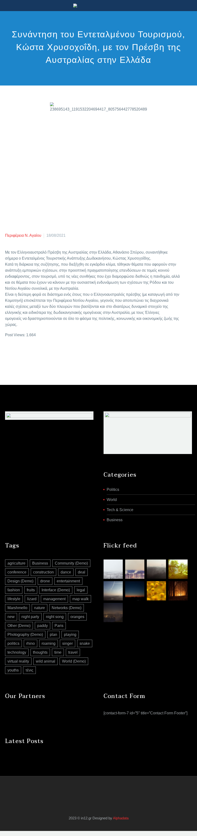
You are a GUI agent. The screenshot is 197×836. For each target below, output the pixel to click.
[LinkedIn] (37, 354)
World (112, 500)
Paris (59, 626)
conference (16, 572)
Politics (113, 489)
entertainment (68, 581)
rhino (30, 643)
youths (13, 670)
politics (13, 643)
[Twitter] (15, 354)
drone (45, 581)
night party (30, 617)
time (58, 652)
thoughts (40, 652)
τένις (29, 670)
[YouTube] (102, 789)
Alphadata (121, 818)
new (11, 617)
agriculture (16, 563)
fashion (13, 590)
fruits (31, 590)
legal (81, 590)
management (54, 599)
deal (81, 572)
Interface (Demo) (56, 590)
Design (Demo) (20, 581)
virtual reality (18, 661)
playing (70, 634)
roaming (48, 643)
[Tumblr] (30, 354)
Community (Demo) (71, 563)
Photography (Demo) (25, 634)
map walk (80, 599)
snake (85, 643)
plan (53, 634)
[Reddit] (44, 354)
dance (66, 572)
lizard (32, 599)
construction (43, 572)
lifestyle (13, 599)
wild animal (45, 661)
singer (67, 643)
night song (55, 617)
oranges (77, 617)
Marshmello (17, 608)
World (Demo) (74, 661)
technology (16, 652)
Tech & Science (120, 510)
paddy (42, 626)
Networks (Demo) (66, 608)
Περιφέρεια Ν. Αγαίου (23, 235)
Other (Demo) (19, 626)
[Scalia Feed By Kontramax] (113, 569)
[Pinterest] (23, 354)
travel (73, 652)
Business (115, 520)
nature (39, 608)
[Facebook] (8, 354)
